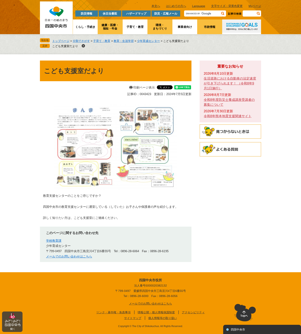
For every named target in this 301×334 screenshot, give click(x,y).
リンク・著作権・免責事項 (113, 312)
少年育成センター (148, 41)
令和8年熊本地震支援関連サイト (227, 116)
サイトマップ (132, 318)
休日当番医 (110, 13)
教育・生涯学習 (124, 41)
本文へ (156, 6)
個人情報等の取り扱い (162, 318)
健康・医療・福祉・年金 (110, 26)
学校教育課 (53, 240)
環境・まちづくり (160, 26)
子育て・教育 (135, 26)
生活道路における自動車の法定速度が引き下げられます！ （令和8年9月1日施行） (230, 83)
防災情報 (86, 13)
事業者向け (185, 26)
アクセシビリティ (193, 312)
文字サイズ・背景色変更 (227, 6)
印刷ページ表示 (144, 87)
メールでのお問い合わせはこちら (69, 256)
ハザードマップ (136, 13)
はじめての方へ (176, 6)
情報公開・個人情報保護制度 (156, 312)
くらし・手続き (85, 26)
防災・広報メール (165, 13)
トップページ (60, 41)
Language (198, 6)
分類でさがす (81, 41)
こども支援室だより (65, 46)
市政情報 (209, 26)
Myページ (255, 6)
